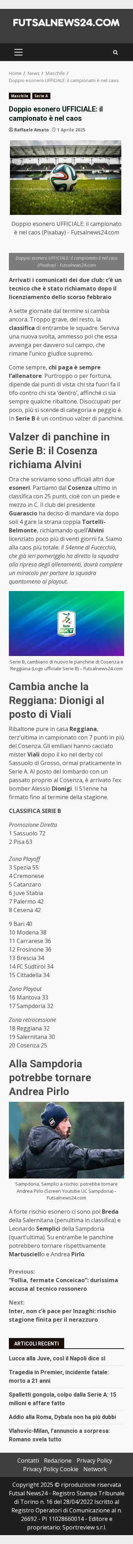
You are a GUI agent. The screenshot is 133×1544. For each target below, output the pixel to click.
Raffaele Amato (31, 130)
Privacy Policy (94, 1460)
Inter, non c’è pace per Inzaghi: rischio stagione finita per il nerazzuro (62, 1311)
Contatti (28, 1460)
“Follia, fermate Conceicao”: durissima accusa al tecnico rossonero (63, 1280)
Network (95, 1469)
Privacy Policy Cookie (50, 1469)
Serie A (41, 95)
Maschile (19, 95)
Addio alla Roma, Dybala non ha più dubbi (62, 1417)
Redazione (58, 1460)
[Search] (115, 52)
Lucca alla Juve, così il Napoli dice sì (57, 1358)
